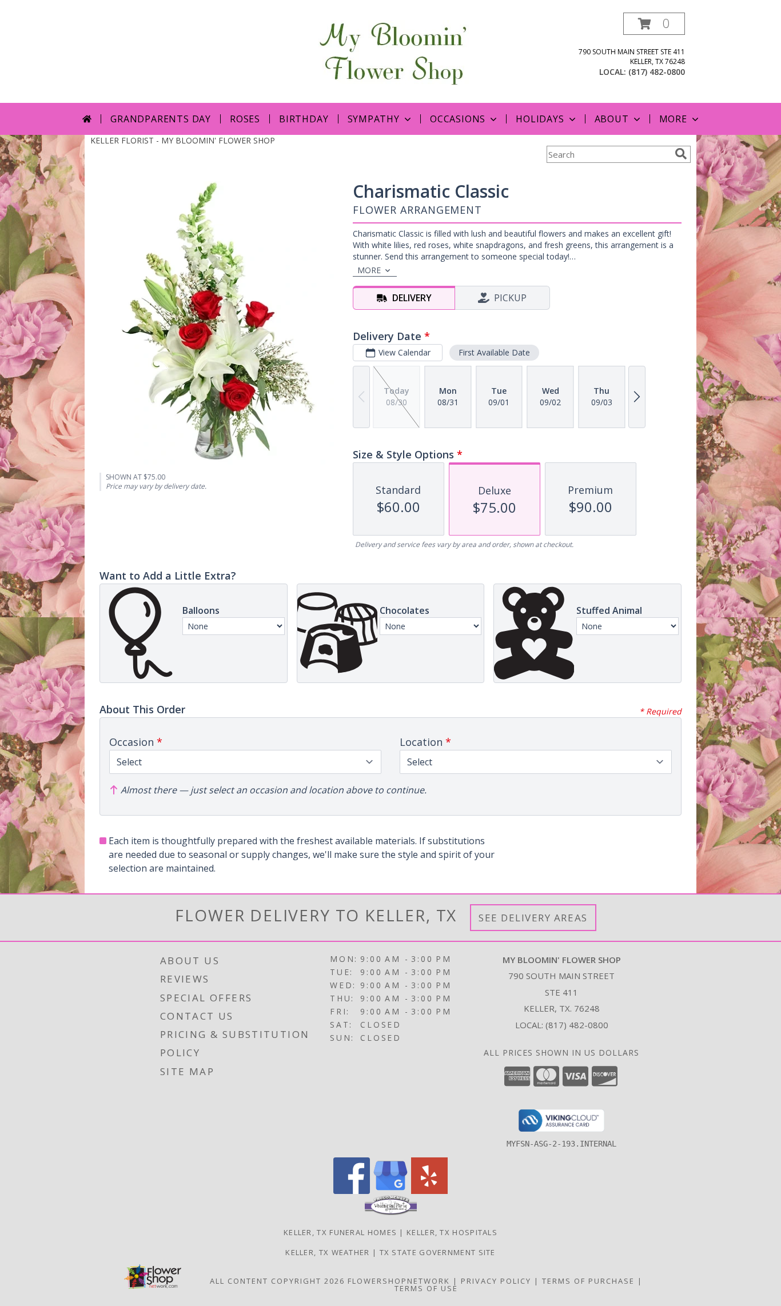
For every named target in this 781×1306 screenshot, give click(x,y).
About (612, 119)
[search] (681, 153)
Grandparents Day (160, 119)
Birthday (303, 119)
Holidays (540, 119)
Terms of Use (426, 1288)
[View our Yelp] (429, 1190)
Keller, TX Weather (327, 1252)
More (673, 119)
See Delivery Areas (533, 917)
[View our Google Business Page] (390, 1190)
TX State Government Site (438, 1252)
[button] (654, 24)
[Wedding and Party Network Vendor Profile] (391, 1212)
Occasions (457, 119)
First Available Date (494, 352)
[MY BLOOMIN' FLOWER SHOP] (390, 51)
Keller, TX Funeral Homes (340, 1232)
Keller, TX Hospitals (452, 1232)
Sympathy (374, 119)
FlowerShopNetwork (399, 1281)
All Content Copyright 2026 (277, 1281)
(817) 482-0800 (656, 71)
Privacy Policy (496, 1281)
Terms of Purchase (588, 1281)
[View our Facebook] (351, 1190)
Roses (245, 119)
